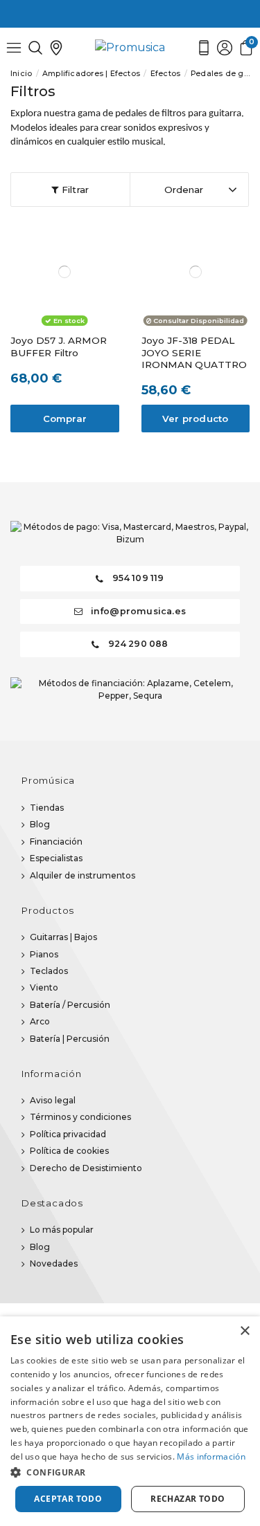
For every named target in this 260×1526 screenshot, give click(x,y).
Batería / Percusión (70, 1005)
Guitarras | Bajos (63, 937)
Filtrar (74, 189)
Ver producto (195, 418)
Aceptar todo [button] (68, 1499)
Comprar (65, 418)
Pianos (44, 954)
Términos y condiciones (80, 1117)
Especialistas (56, 858)
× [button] (244, 1331)
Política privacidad (68, 1134)
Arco (40, 1021)
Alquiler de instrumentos (82, 875)
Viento (44, 987)
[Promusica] (130, 47)
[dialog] (130, 1421)
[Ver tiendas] (56, 47)
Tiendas (47, 807)
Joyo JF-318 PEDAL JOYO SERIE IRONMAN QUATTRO (194, 352)
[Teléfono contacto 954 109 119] (204, 47)
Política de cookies (69, 1151)
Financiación (56, 841)
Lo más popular (62, 1229)
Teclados (49, 971)
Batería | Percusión (70, 1038)
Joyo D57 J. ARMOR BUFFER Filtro (58, 346)
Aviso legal (53, 1100)
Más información (211, 1456)
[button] (130, 1472)
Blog (40, 824)
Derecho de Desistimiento (86, 1168)
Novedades (54, 1263)
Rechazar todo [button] (187, 1499)
